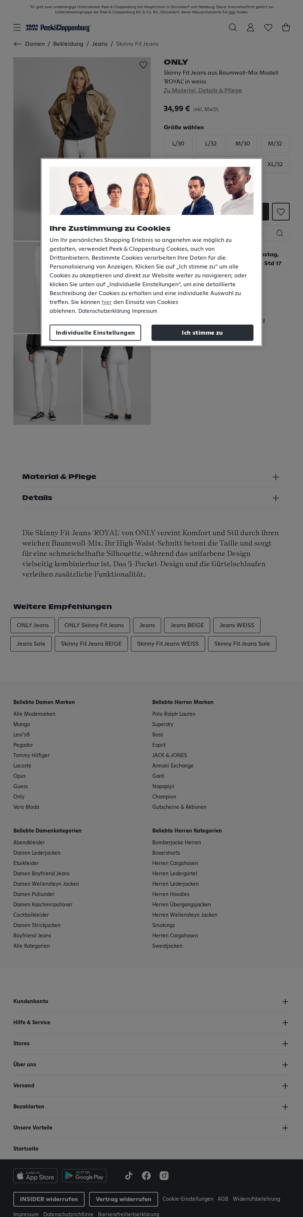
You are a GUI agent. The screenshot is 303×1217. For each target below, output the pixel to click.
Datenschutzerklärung (104, 311)
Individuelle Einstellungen (95, 332)
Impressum (144, 311)
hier (107, 302)
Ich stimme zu (202, 332)
